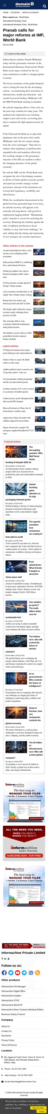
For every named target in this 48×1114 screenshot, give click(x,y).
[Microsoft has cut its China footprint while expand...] (40, 410)
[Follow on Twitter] (10, 972)
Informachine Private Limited (24, 1092)
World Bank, (24, 17)
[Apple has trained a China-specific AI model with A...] (40, 420)
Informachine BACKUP (11, 1005)
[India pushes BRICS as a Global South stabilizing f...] (39, 264)
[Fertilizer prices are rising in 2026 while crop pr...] (39, 336)
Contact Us (6, 1031)
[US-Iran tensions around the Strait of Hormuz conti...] (39, 285)
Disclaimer (6, 1036)
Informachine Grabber (11, 996)
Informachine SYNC (10, 1000)
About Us (5, 1026)
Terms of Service (9, 1045)
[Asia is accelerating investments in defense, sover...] (39, 324)
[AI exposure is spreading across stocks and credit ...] (40, 381)
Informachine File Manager (13, 986)
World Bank (33, 24)
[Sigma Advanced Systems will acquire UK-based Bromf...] (40, 431)
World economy (30, 13)
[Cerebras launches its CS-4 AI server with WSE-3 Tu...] (40, 391)
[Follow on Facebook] (4, 972)
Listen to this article (17, 54)
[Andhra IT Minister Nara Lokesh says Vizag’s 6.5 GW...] (40, 371)
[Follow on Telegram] (24, 972)
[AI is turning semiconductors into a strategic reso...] (39, 254)
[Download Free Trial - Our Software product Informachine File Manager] (24, 802)
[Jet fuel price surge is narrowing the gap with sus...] (39, 302)
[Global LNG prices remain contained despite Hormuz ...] (39, 274)
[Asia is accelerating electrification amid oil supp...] (39, 293)
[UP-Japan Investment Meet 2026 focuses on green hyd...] (40, 352)
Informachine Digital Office (13, 991)
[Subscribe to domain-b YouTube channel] (17, 972)
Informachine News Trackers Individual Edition (22, 1010)
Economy (15, 13)
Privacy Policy (7, 1040)
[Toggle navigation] (4, 5)
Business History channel (13, 1014)
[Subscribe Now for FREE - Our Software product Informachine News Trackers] (24, 843)
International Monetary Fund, (15, 21)
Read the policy (38, 1108)
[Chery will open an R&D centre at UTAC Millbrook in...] (40, 361)
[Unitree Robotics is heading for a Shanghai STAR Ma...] (40, 400)
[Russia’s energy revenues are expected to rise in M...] (39, 313)
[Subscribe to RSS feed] (37, 972)
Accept (41, 1111)
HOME (5, 13)
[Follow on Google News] (30, 972)
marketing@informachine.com (23, 1081)
